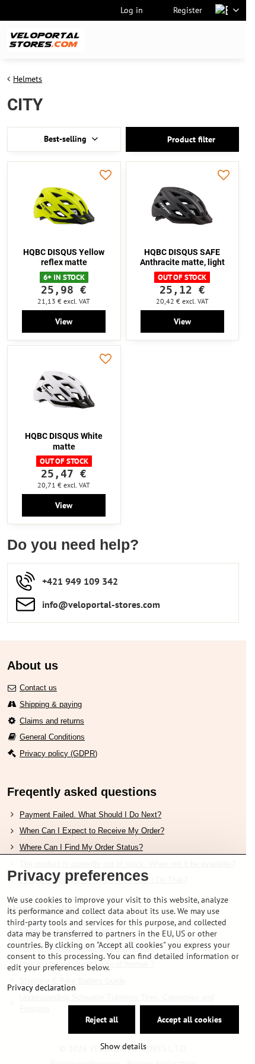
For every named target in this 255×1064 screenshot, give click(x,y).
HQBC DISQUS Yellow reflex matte (63, 257)
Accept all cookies (189, 1019)
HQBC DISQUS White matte (64, 441)
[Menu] (232, 40)
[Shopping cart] (203, 40)
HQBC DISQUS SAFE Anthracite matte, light (182, 257)
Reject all (101, 1019)
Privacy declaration (41, 987)
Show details (123, 1046)
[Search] (175, 40)
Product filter (190, 139)
